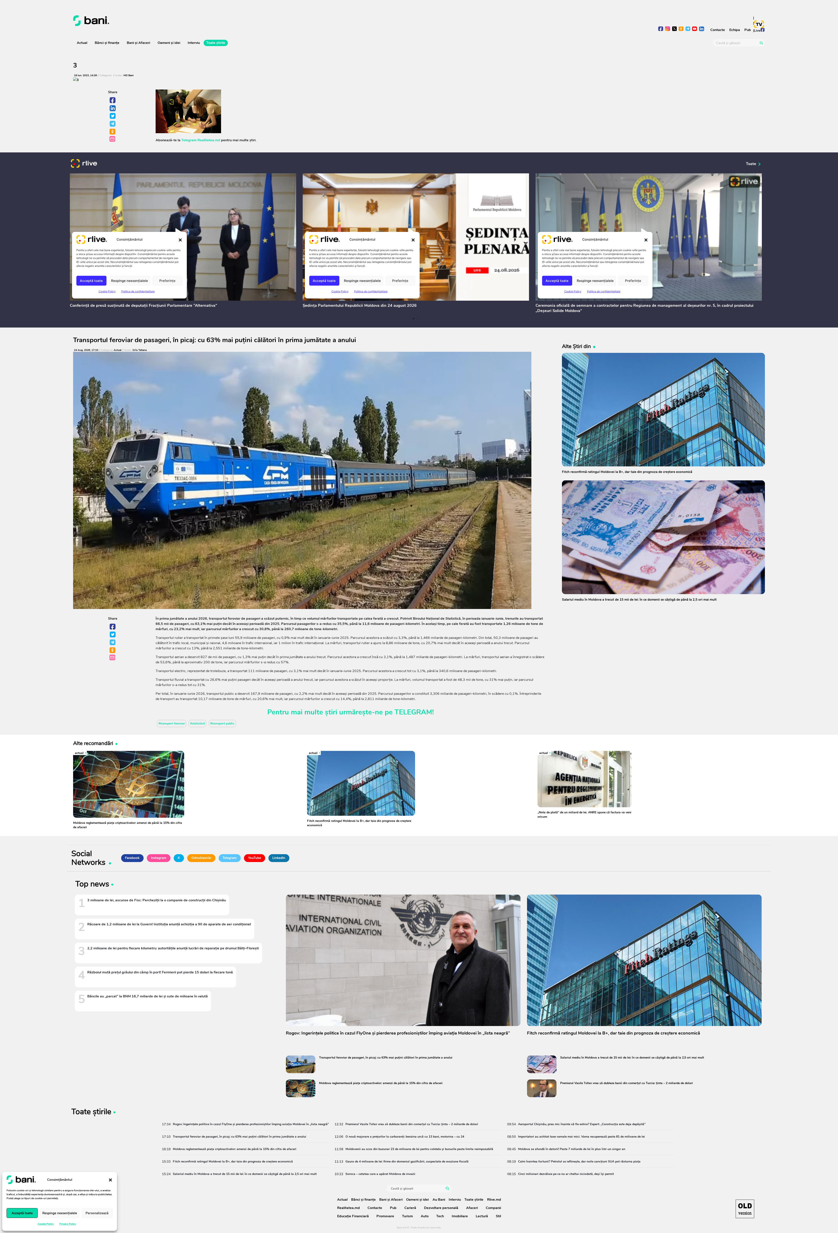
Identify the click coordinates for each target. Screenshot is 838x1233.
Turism (407, 1216)
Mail (112, 139)
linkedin (701, 29)
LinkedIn (113, 108)
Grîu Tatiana (139, 350)
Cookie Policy (46, 1224)
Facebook (113, 100)
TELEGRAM (413, 712)
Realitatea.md (348, 1207)
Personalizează (97, 1213)
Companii (493, 1207)
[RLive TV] (84, 164)
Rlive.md (494, 1199)
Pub (747, 30)
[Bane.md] (244, 20)
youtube (694, 29)
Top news (92, 884)
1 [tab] (413, 318)
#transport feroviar (171, 723)
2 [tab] (418, 318)
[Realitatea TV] (759, 24)
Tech (440, 1216)
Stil (498, 1216)
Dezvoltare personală (441, 1207)
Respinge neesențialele (59, 1213)
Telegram (113, 124)
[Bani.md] (745, 1209)
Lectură (482, 1216)
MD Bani (129, 75)
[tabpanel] (183, 241)
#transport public (222, 723)
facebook (661, 29)
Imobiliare (460, 1216)
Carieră (410, 1207)
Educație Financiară (353, 1216)
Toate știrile (215, 42)
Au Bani (439, 1199)
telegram (688, 29)
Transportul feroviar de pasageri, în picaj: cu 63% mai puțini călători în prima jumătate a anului (214, 340)
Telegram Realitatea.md (200, 140)
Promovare (385, 1216)
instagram (667, 29)
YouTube (254, 858)
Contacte (717, 30)
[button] (110, 1180)
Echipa (734, 30)
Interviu (194, 42)
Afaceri (472, 1207)
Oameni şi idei (169, 42)
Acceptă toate (22, 1213)
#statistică (197, 723)
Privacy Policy (67, 1224)
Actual (82, 42)
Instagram (158, 858)
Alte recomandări (93, 743)
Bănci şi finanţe (107, 42)
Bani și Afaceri (138, 42)
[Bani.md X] (674, 28)
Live (757, 30)
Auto (425, 1216)
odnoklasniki (681, 29)
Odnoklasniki (113, 132)
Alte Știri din (576, 346)
